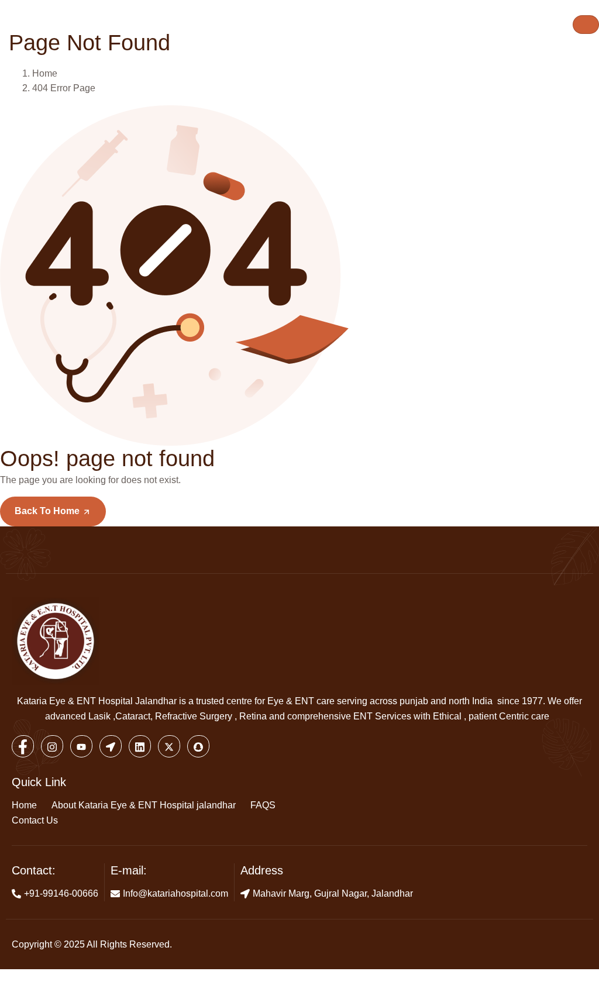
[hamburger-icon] (586, 24)
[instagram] (52, 746)
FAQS (263, 805)
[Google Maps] (110, 746)
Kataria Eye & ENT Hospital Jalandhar (97, 701)
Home (24, 805)
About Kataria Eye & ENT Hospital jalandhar (143, 805)
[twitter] (169, 746)
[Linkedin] (140, 746)
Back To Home (48, 511)
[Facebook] (23, 746)
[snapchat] (198, 746)
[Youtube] (81, 746)
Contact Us (35, 820)
